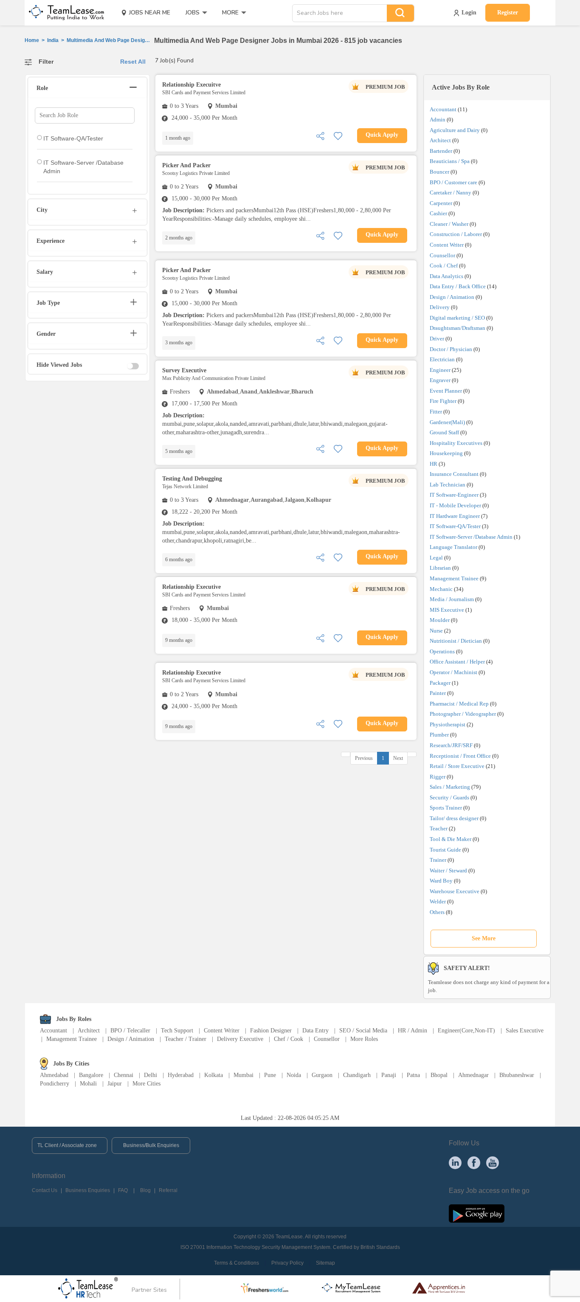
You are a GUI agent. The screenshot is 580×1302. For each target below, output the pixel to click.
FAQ (123, 1190)
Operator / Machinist (453, 672)
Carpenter (441, 203)
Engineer (440, 370)
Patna (413, 1075)
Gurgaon (322, 1075)
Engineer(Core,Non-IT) (466, 1030)
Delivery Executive (240, 1039)
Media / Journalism (452, 599)
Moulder (440, 620)
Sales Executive (524, 1030)
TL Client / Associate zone (67, 1145)
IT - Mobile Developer (455, 505)
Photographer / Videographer (463, 714)
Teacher (439, 828)
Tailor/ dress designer (454, 818)
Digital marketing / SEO (457, 318)
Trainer (438, 860)
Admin (437, 119)
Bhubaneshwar (516, 1075)
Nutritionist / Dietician (456, 641)
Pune (270, 1075)
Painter (438, 693)
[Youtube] (492, 1162)
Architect (440, 140)
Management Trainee (454, 578)
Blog (145, 1190)
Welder (438, 901)
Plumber (439, 734)
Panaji (388, 1075)
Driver (437, 338)
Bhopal (439, 1075)
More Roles (364, 1039)
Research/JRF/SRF (451, 745)
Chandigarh (357, 1075)
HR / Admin (412, 1030)
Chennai (123, 1075)
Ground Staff (444, 432)
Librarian (440, 568)
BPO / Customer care (453, 182)
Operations (442, 651)
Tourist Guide (445, 849)
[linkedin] (455, 1162)
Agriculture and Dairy (455, 130)
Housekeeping (446, 453)
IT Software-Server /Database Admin (471, 537)
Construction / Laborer (456, 234)
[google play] (476, 1212)
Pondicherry (54, 1083)
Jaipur (114, 1083)
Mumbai (243, 1075)
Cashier (438, 213)
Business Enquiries (87, 1190)
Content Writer (447, 245)
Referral (168, 1190)
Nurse (436, 630)
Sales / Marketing (450, 787)
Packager (440, 683)
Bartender (441, 151)
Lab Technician (447, 484)
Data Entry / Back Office (458, 286)
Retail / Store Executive (457, 766)
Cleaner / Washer (449, 224)
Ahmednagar (473, 1075)
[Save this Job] (338, 135)
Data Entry (315, 1030)
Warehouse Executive (454, 891)
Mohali (88, 1083)
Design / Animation (452, 297)
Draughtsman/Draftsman (457, 328)
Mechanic (441, 589)
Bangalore (91, 1075)
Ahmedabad (54, 1075)
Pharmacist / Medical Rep (459, 703)
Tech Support (177, 1030)
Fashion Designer (271, 1030)
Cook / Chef (444, 265)
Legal (436, 557)
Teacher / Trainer (185, 1039)
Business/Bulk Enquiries (151, 1145)
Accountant (443, 109)
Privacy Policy (287, 1263)
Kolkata (213, 1075)
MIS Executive (447, 610)
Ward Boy (441, 880)
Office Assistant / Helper (457, 661)
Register (507, 12)
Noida (294, 1075)
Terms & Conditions (236, 1263)
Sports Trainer (446, 807)
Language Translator (453, 547)
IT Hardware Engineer (455, 516)
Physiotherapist (447, 724)
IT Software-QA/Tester (455, 526)
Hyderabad (181, 1075)
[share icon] (320, 135)
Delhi (150, 1075)
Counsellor (442, 255)
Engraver (440, 380)
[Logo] (64, 12)
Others (437, 912)
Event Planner (446, 391)
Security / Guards (449, 797)
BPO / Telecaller (130, 1030)
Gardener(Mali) (447, 422)
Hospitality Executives (456, 443)
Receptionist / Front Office (460, 756)
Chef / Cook (288, 1039)
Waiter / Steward (448, 870)
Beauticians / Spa (450, 161)
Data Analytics (446, 276)
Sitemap (325, 1263)
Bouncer (439, 172)
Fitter (436, 411)
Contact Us (44, 1190)
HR (433, 464)
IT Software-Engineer (454, 495)
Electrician (442, 359)
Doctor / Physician (451, 349)
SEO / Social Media (363, 1030)
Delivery (440, 307)
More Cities (146, 1083)
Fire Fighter (443, 401)
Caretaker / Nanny (450, 192)
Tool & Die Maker (451, 839)
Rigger (437, 776)
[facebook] (473, 1162)
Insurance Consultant (454, 474)
